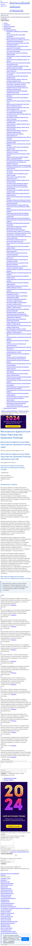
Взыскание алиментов (7, 883)
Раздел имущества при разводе (16, 38)
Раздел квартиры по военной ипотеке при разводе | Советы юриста (19, 331)
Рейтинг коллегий (23, 411)
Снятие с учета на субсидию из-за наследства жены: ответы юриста (16, 357)
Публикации (7, 28)
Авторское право (5, 911)
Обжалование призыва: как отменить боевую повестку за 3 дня (17, 286)
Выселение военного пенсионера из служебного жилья (17, 260)
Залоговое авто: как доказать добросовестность (15, 134)
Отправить (3, 773)
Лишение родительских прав (9, 921)
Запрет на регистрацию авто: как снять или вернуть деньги (18, 43)
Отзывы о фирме (8, 780)
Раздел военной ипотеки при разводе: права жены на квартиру (18, 316)
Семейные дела (5, 901)
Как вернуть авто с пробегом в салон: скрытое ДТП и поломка (17, 47)
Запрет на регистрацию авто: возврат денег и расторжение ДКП (17, 157)
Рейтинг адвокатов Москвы (9, 411)
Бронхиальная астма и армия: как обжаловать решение (16, 319)
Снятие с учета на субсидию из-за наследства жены (16, 344)
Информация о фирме (10, 778)
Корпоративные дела (7, 916)
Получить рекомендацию (6, 853)
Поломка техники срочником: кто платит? (19, 200)
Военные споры (5, 882)
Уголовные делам (6, 896)
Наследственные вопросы (8, 898)
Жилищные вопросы (7, 905)
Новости (3, 875)
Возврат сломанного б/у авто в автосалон (19, 165)
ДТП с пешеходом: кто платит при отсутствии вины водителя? (16, 111)
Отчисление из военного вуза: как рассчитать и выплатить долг (16, 240)
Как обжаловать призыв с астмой (16, 329)
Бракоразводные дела (7, 893)
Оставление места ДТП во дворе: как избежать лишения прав (17, 88)
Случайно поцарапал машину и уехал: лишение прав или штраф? (18, 66)
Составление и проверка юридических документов (15, 908)
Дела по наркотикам (6, 928)
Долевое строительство (7, 913)
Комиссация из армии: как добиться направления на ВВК (17, 296)
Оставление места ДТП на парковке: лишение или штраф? (17, 91)
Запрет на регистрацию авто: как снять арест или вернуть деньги (18, 105)
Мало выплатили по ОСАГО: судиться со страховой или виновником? (18, 40)
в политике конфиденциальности (8, 942)
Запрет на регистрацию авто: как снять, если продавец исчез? (18, 108)
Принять (25, 939)
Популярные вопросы (10, 30)
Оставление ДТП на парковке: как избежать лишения (16, 162)
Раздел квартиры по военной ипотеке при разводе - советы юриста (19, 306)
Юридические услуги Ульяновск (10, 873)
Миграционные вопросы (8, 923)
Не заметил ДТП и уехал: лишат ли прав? (18, 82)
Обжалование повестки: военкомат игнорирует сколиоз (17, 293)
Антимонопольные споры (8, 931)
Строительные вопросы (7, 903)
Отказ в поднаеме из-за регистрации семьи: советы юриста (17, 374)
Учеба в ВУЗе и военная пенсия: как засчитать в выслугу (17, 253)
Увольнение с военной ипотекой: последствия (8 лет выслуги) (16, 404)
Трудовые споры (5, 878)
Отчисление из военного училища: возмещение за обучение (17, 227)
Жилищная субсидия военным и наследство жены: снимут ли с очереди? (18, 230)
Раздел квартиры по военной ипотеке (18, 205)
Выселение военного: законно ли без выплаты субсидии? (17, 263)
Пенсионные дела (6, 929)
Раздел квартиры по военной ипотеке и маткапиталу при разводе (18, 387)
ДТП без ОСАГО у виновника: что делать (18, 160)
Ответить (13, 605)
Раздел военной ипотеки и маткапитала (18, 218)
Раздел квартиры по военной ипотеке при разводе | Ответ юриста (19, 323)
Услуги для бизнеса (6, 910)
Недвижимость (5, 900)
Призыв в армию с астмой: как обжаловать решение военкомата (16, 313)
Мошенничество (5, 925)
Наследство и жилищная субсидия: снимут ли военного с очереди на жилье (19, 233)
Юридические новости (10, 408)
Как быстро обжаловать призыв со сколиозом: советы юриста (17, 300)
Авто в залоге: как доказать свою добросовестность (16, 177)
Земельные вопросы (7, 890)
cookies (5, 937)
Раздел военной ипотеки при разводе (18, 213)
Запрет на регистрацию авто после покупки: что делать (17, 151)
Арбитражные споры (7, 885)
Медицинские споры (7, 891)
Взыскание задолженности (8, 906)
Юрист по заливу (5, 915)
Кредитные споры (6, 918)
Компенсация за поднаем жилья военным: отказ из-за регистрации (19, 377)
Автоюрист (4, 880)
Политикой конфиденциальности (19, 852)
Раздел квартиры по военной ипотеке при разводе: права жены (19, 326)
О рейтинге (7, 25)
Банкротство (4, 887)
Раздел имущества (6, 895)
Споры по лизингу (6, 920)
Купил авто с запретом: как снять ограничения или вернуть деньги (16, 85)
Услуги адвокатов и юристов (9, 933)
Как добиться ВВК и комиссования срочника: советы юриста (16, 303)
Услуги (5, 23)
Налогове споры (5, 926)
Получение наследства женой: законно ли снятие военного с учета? (19, 351)
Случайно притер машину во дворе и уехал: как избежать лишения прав (17, 184)
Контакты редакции (9, 26)
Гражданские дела (6, 888)
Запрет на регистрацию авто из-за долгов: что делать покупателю (19, 50)
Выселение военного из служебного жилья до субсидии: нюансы (17, 266)
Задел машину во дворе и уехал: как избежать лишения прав (17, 80)
